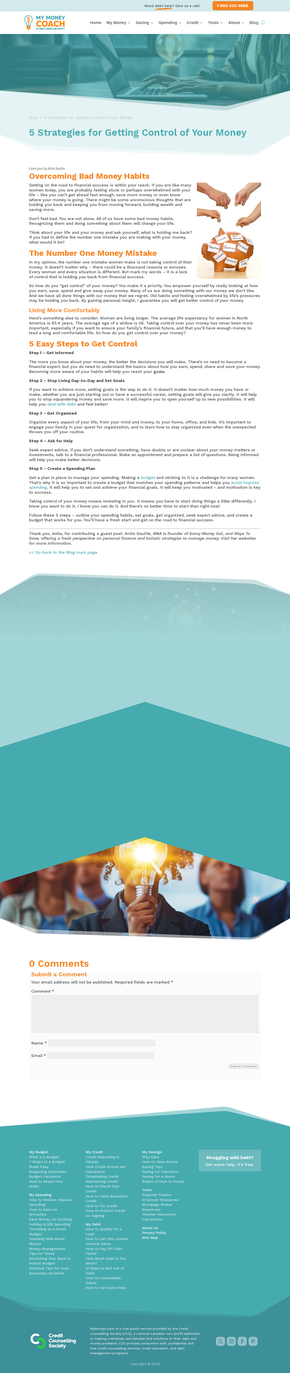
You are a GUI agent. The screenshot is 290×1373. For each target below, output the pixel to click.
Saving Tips (152, 1167)
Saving (142, 23)
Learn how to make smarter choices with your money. (223, 764)
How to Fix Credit (101, 1206)
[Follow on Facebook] (242, 1341)
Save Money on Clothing (50, 1219)
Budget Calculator (45, 1176)
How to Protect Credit (105, 1211)
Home (96, 23)
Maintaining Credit (102, 1181)
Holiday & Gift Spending (50, 1224)
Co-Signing (95, 1215)
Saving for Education (160, 1172)
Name (39, 1043)
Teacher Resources (159, 1214)
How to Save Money (160, 1162)
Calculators (152, 1219)
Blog (254, 23)
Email (38, 1055)
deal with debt (61, 404)
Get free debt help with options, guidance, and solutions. (139, 772)
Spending (168, 23)
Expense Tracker (157, 1195)
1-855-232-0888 (232, 5)
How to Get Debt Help (106, 1288)
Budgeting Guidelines (48, 1172)
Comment (42, 991)
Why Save (150, 1157)
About (234, 23)
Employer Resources (160, 1200)
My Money (116, 23)
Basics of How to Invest (163, 1181)
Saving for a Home (158, 1176)
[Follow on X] (220, 1341)
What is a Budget (44, 1157)
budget (148, 477)
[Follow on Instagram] (231, 1341)
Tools (213, 23)
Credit (192, 23)
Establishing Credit (102, 1176)
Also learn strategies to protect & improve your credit (59, 773)
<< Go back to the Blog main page (63, 552)
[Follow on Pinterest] (253, 1341)
